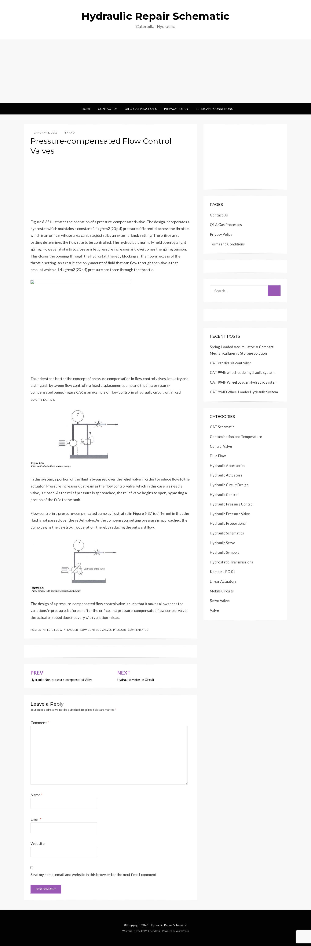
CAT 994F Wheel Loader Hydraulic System (243, 382)
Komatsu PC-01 (222, 571)
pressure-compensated (131, 629)
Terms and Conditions (214, 108)
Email (35, 819)
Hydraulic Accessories (227, 465)
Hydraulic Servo (222, 543)
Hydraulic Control (224, 494)
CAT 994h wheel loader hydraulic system (242, 372)
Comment (39, 722)
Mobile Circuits (222, 591)
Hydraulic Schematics (227, 533)
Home (86, 108)
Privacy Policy (176, 108)
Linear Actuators (223, 581)
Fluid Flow (53, 629)
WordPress (182, 930)
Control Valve (221, 446)
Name (36, 794)
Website (37, 843)
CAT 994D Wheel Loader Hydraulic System (244, 392)
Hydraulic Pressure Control (231, 504)
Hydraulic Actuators (226, 475)
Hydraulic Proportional (228, 523)
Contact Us (107, 108)
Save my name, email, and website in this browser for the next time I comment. (93, 874)
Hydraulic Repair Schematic (155, 16)
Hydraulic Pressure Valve (230, 514)
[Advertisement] (155, 71)
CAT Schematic (222, 427)
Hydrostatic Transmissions (231, 562)
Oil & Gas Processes (141, 108)
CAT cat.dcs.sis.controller (230, 363)
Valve (214, 610)
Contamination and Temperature (236, 436)
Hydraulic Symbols (224, 552)
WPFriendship (152, 930)
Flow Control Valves (95, 629)
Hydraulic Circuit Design (229, 485)
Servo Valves (220, 600)
